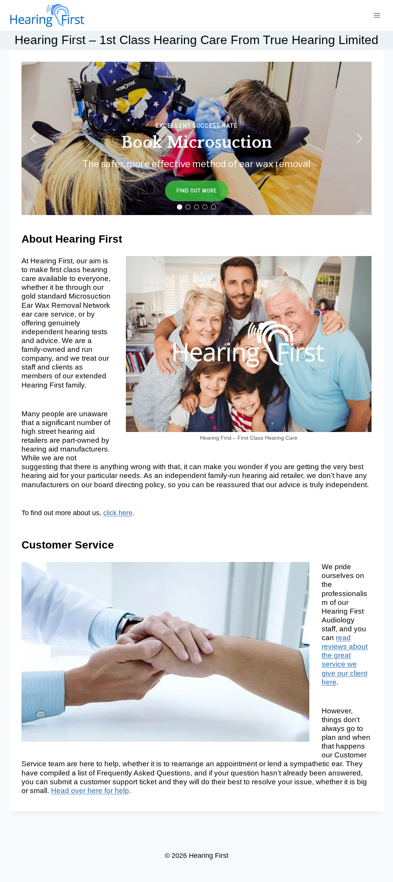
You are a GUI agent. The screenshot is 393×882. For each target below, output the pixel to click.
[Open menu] (377, 15)
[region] (196, 138)
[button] (196, 138)
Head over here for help (90, 791)
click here (117, 513)
